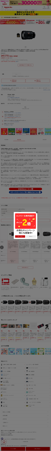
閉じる (30, 236)
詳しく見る (20, 236)
